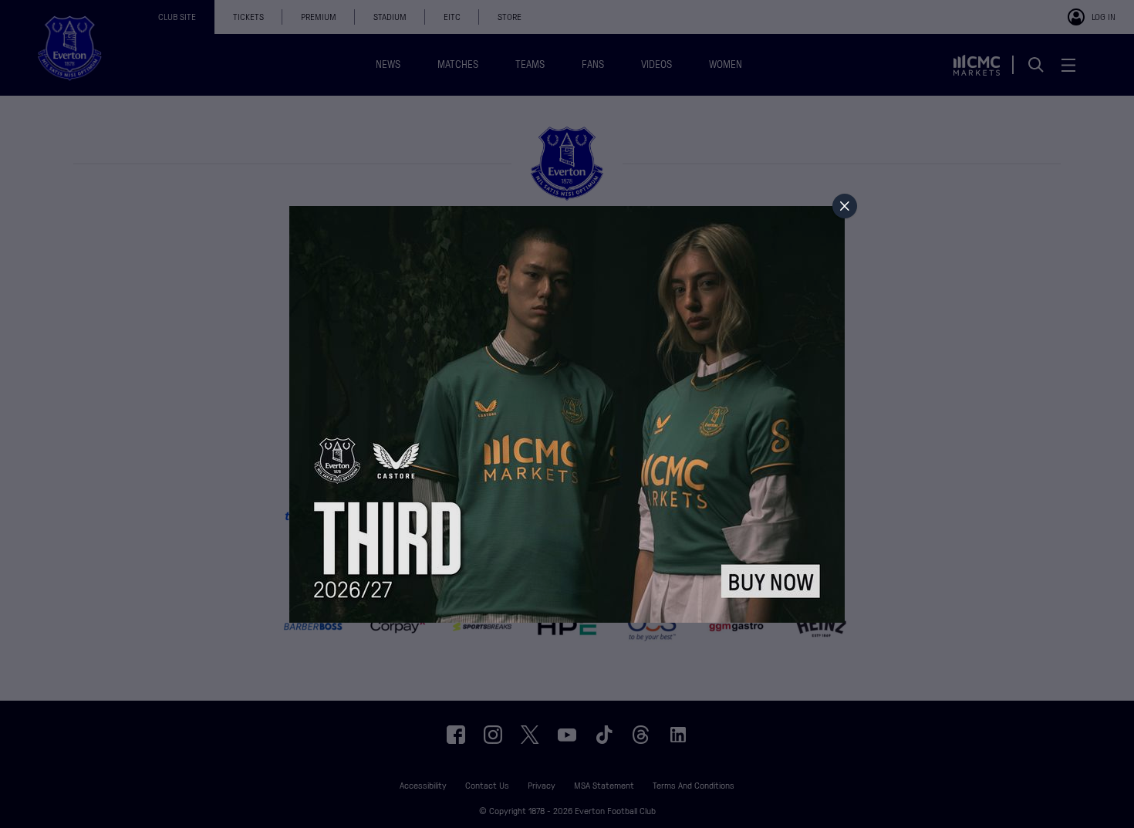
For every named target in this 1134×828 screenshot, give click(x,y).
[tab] (845, 206)
